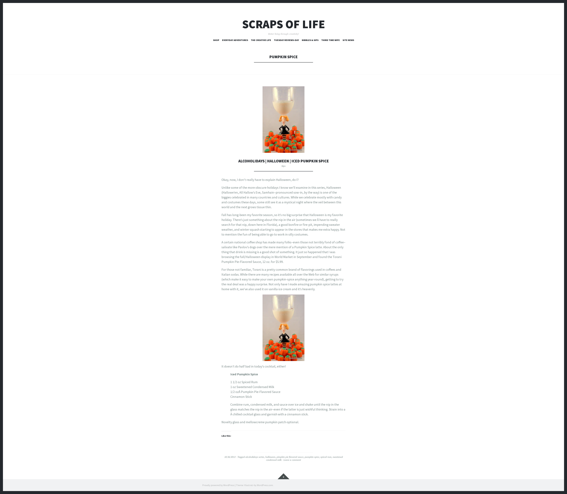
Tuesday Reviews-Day (286, 40)
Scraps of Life (283, 24)
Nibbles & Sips (310, 40)
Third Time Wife (330, 40)
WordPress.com (265, 485)
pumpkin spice (312, 457)
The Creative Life (261, 40)
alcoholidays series (254, 457)
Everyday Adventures (235, 40)
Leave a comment (292, 459)
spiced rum (325, 457)
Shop (216, 40)
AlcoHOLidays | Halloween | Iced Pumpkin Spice (283, 161)
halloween (270, 457)
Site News (348, 40)
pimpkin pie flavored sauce (290, 457)
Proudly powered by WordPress (218, 485)
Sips (283, 166)
